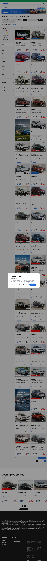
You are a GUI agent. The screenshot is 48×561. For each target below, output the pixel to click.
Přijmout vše (33, 284)
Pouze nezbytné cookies (23, 284)
